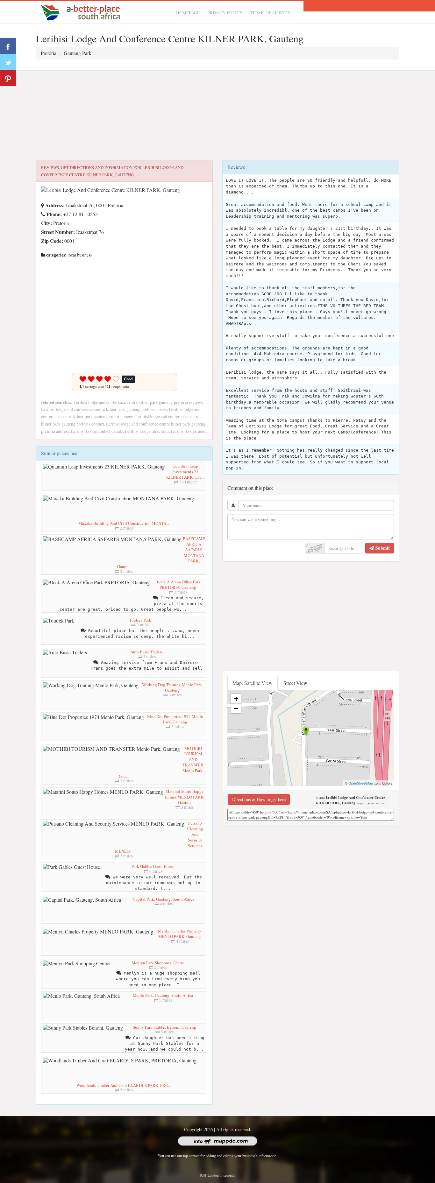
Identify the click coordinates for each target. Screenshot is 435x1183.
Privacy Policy (225, 13)
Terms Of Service (270, 13)
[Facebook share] (8, 46)
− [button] (236, 708)
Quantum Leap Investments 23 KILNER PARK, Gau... (185, 471)
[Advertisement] (217, 115)
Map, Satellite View (252, 683)
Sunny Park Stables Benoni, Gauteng (164, 1027)
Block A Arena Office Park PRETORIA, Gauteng (178, 584)
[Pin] (8, 78)
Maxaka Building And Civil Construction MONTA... (123, 523)
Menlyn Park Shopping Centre (158, 963)
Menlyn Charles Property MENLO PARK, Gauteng (179, 934)
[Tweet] (8, 62)
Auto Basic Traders (146, 652)
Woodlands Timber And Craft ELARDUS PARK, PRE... (123, 1085)
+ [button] (236, 699)
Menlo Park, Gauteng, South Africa (163, 995)
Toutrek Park (140, 620)
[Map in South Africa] (82, 11)
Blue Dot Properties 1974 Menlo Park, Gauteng (175, 719)
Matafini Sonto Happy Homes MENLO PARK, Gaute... (184, 796)
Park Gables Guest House (153, 866)
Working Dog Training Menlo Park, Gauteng (172, 687)
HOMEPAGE (188, 13)
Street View (295, 683)
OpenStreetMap (360, 782)
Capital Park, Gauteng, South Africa (163, 899)
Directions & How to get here (259, 799)
